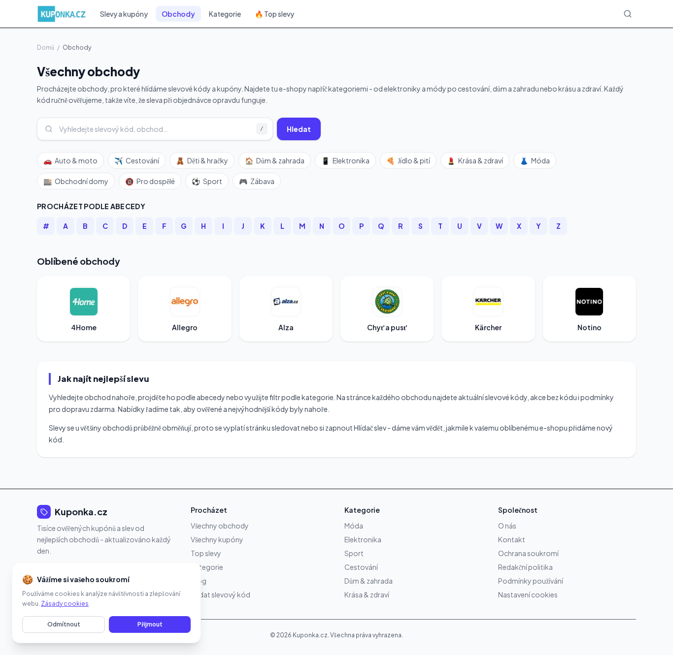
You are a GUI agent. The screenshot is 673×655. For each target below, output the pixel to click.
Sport (207, 181)
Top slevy (206, 553)
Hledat (299, 129)
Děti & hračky (202, 160)
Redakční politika (525, 566)
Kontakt (511, 539)
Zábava (256, 181)
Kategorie (225, 13)
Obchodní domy (75, 181)
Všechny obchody (220, 525)
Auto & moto (70, 160)
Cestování (136, 160)
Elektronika (345, 160)
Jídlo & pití (408, 160)
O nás (507, 525)
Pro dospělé (150, 181)
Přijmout (150, 624)
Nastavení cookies (528, 594)
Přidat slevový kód (220, 594)
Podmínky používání (530, 580)
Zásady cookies (65, 603)
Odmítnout (63, 624)
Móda (535, 160)
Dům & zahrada (274, 160)
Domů (45, 47)
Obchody (178, 13)
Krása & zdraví (475, 160)
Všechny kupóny (217, 539)
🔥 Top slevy (274, 13)
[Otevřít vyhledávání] (627, 13)
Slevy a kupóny (124, 13)
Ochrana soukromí (528, 553)
